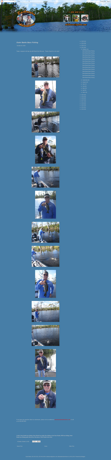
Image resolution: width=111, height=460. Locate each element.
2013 (82, 109)
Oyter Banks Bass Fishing (88, 55)
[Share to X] (36, 441)
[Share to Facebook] (38, 441)
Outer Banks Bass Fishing (88, 51)
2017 (82, 101)
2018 (82, 99)
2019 (82, 97)
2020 (82, 94)
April (84, 90)
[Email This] (33, 441)
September (85, 80)
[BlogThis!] (35, 441)
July (84, 84)
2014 (82, 107)
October (85, 49)
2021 (82, 47)
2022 (82, 45)
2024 (82, 43)
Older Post (71, 446)
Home (45, 446)
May (84, 88)
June (84, 86)
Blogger (83, 456)
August (84, 82)
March (84, 92)
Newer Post (19, 446)
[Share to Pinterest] (39, 441)
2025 (82, 41)
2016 (82, 103)
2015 (82, 105)
